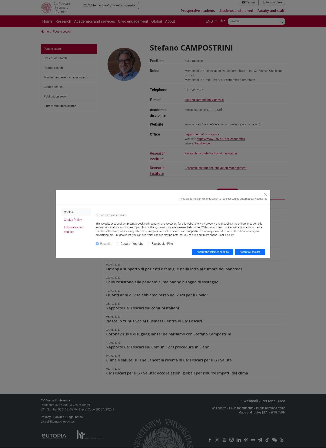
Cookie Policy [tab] (73, 220)
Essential (106, 243)
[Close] (266, 195)
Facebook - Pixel (163, 243)
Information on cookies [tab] (74, 230)
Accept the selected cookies (213, 251)
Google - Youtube (132, 243)
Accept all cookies (250, 251)
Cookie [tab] (68, 212)
